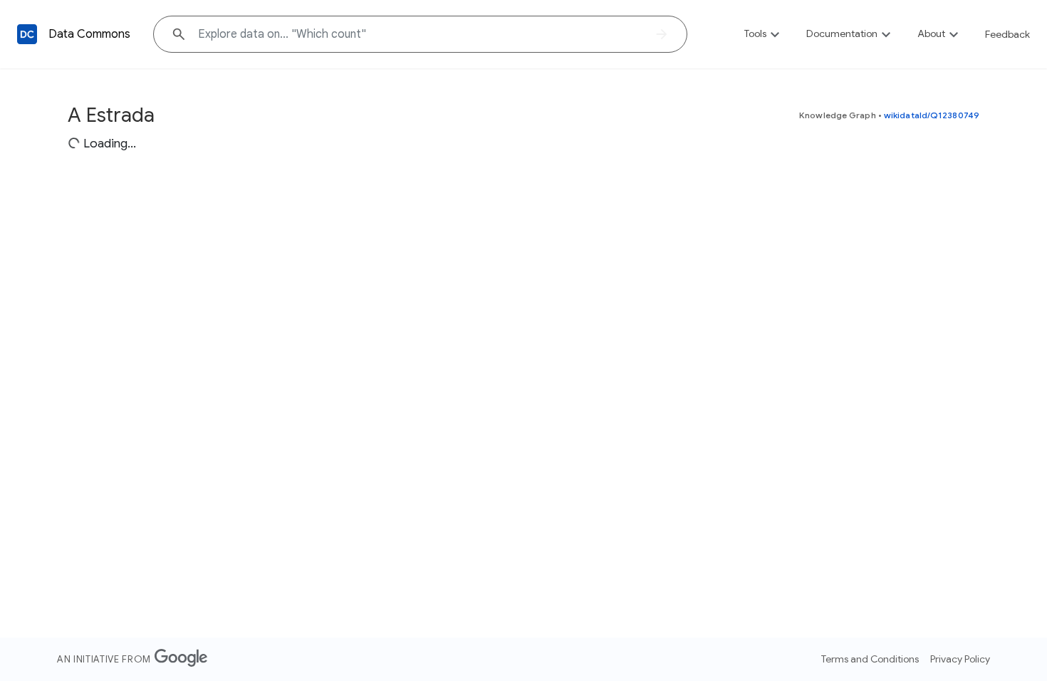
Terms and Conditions (870, 659)
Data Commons (89, 34)
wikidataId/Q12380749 (931, 115)
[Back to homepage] (27, 34)
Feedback (1007, 34)
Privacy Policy (960, 659)
